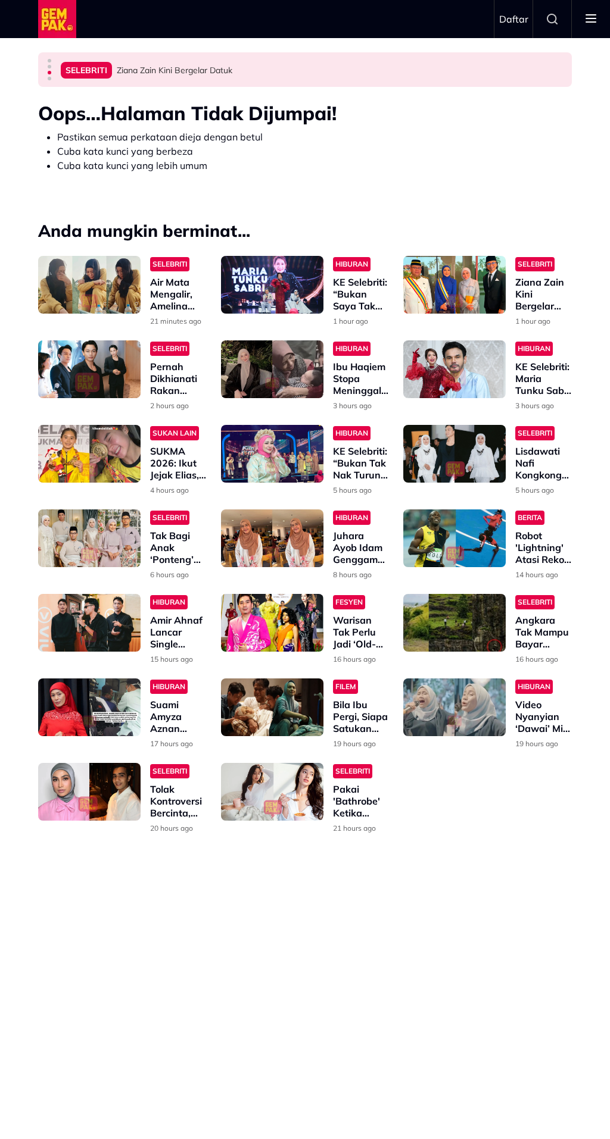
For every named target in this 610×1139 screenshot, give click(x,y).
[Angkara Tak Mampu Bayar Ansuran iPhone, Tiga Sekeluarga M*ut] (454, 623)
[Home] (57, 19)
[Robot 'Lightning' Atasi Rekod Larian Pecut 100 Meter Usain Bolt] (454, 538)
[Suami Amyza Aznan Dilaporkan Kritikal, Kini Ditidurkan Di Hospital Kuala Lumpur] (89, 707)
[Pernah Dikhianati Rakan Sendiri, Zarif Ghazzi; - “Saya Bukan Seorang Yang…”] (89, 369)
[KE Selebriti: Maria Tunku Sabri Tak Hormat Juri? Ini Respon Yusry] (454, 369)
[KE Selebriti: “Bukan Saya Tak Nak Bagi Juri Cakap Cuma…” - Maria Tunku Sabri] (272, 285)
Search (552, 19)
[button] (49, 60)
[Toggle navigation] (591, 19)
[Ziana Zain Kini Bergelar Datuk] (454, 285)
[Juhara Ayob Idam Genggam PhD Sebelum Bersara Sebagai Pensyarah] (272, 538)
